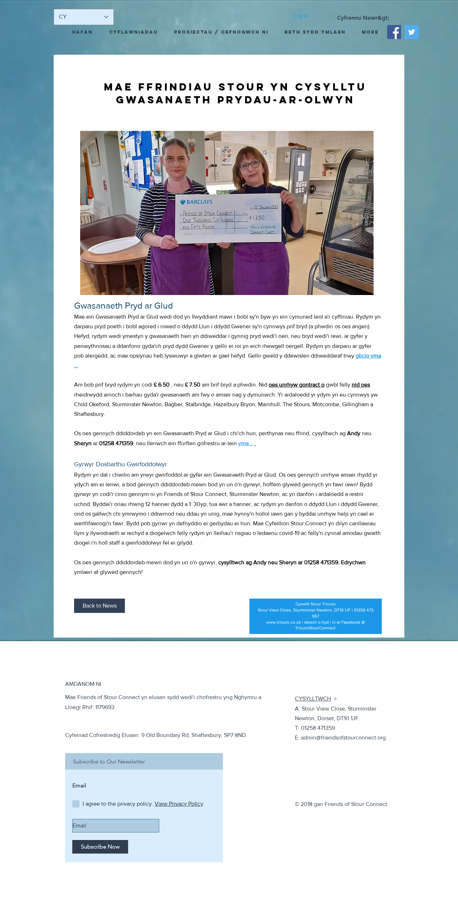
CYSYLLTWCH (313, 699)
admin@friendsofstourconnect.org (343, 737)
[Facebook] (394, 32)
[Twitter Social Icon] (412, 32)
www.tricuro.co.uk (283, 622)
